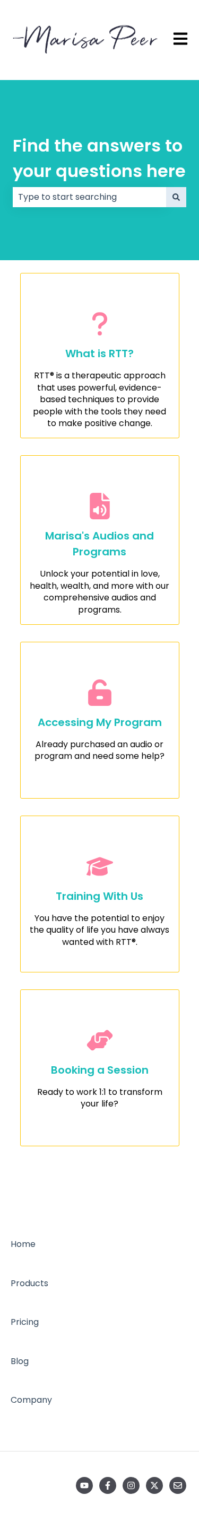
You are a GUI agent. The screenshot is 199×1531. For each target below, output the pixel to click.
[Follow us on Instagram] (131, 1485)
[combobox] (89, 197)
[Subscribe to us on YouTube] (84, 1485)
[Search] (176, 197)
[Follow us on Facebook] (107, 1485)
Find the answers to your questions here (99, 158)
